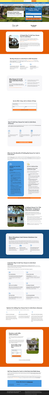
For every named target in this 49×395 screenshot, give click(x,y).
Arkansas (30, 382)
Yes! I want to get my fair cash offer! (24, 197)
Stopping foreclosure (30, 60)
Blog (17, 392)
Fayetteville (18, 384)
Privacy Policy (15, 392)
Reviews (38, 4)
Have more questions (16, 377)
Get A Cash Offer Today (10, 391)
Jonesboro (26, 384)
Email (35, 15)
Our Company (42, 4)
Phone (27, 15)
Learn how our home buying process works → (15, 87)
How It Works (34, 4)
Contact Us (14, 391)
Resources (12, 392)
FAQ (44, 4)
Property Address (28, 12)
